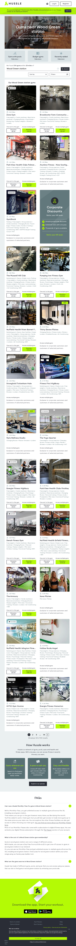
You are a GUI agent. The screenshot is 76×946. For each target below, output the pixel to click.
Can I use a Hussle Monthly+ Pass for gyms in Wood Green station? (28, 806)
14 (44, 735)
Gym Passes (38, 922)
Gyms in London (15, 922)
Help (61, 922)
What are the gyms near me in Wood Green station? (23, 861)
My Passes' (48, 830)
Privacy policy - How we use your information (55, 927)
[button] (21, 109)
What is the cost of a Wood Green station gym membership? (26, 837)
